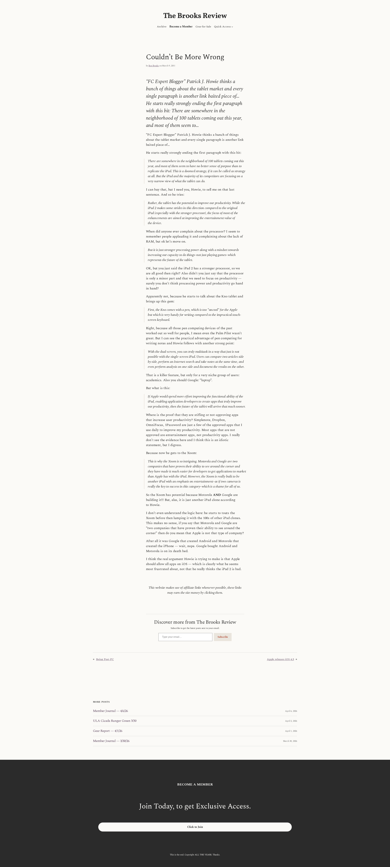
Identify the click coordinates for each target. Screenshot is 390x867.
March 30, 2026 (290, 741)
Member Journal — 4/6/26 (110, 711)
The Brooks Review (195, 16)
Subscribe (223, 637)
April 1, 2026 (291, 731)
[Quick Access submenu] (232, 26)
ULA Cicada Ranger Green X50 (114, 721)
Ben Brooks (154, 65)
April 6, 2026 (291, 711)
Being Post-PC (105, 659)
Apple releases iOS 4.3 (280, 659)
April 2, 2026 (291, 721)
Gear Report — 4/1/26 (107, 731)
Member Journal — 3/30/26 (111, 741)
